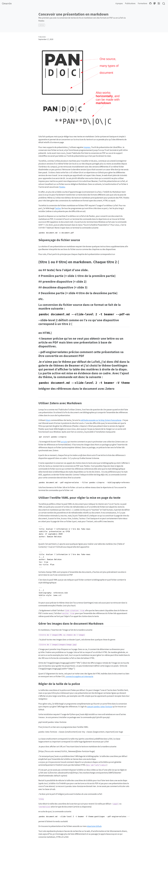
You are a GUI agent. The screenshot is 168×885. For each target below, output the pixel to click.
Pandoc (62, 187)
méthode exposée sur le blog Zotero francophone (100, 420)
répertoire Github (94, 826)
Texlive (58, 208)
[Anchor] (81, 239)
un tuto (64, 441)
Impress (87, 147)
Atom (48, 420)
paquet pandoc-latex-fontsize (99, 706)
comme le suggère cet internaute (79, 676)
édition (41, 25)
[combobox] (163, 3)
